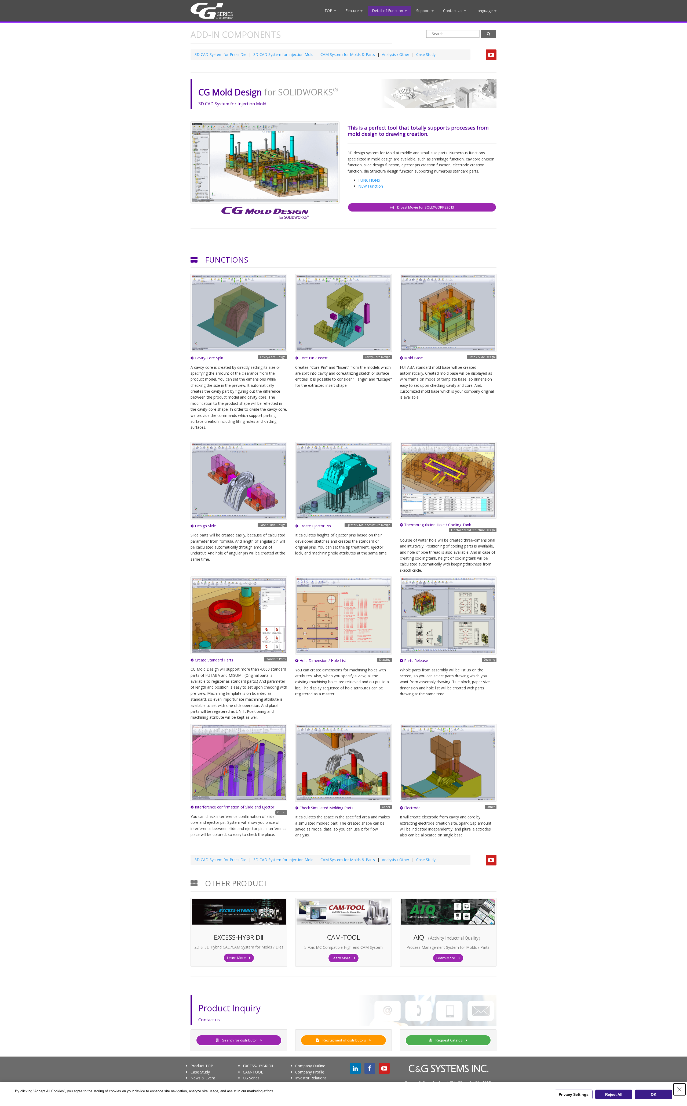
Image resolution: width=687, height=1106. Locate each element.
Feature (352, 10)
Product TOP (202, 1065)
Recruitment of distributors (344, 1040)
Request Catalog (449, 1040)
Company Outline (310, 1065)
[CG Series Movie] (491, 54)
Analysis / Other (395, 54)
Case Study (426, 54)
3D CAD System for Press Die (220, 54)
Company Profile (309, 1072)
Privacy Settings (574, 1094)
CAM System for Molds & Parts (347, 54)
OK (653, 1094)
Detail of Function (388, 10)
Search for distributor (240, 1040)
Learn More (238, 957)
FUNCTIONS (369, 180)
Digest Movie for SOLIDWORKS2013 (424, 207)
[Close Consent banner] (679, 1089)
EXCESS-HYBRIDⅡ (258, 1065)
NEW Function (370, 186)
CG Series (251, 1077)
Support (423, 10)
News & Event (203, 1077)
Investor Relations (311, 1077)
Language (485, 10)
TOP (328, 10)
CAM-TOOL (253, 1072)
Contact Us (453, 10)
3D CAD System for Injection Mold (283, 54)
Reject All (613, 1094)
